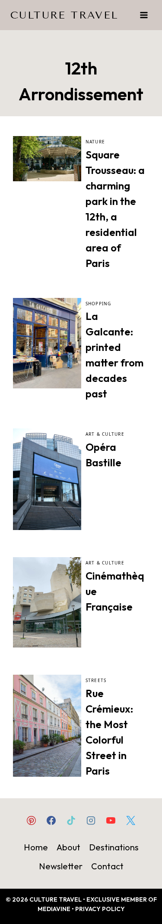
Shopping (98, 304)
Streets (96, 680)
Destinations (114, 847)
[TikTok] (71, 820)
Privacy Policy (100, 909)
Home (36, 847)
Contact (107, 866)
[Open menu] (144, 15)
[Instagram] (91, 820)
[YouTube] (111, 820)
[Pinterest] (31, 820)
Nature (95, 142)
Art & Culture (105, 434)
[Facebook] (51, 820)
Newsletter (61, 866)
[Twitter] (131, 820)
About (68, 847)
